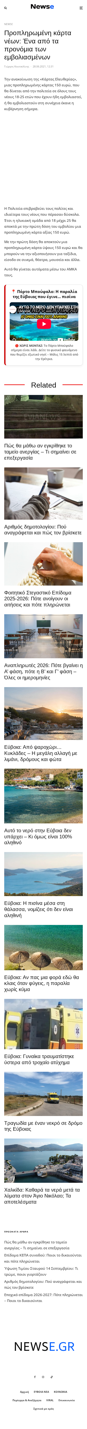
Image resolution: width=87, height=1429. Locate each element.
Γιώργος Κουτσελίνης (16, 66)
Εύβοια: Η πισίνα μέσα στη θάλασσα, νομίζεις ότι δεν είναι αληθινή (38, 909)
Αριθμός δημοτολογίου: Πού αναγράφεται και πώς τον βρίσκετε (43, 530)
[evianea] (43, 417)
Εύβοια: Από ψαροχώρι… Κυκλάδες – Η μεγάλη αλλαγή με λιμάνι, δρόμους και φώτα (40, 753)
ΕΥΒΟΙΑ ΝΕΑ (41, 1392)
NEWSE (8, 24)
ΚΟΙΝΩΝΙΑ (60, 1392)
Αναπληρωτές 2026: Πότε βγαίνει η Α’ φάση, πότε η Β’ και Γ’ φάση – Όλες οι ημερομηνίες (43, 671)
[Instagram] (43, 1377)
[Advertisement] (43, 158)
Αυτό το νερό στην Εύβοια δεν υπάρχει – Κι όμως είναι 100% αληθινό (38, 837)
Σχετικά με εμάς (43, 1408)
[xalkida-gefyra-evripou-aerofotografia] (43, 1161)
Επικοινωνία (66, 1400)
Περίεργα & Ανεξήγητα (26, 1400)
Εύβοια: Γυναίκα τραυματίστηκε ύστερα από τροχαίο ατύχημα (39, 1059)
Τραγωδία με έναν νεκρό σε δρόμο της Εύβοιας (43, 1126)
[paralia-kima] (43, 796)
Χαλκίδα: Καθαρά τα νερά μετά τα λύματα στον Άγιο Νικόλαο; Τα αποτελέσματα (42, 1196)
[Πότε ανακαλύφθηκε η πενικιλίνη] (43, 564)
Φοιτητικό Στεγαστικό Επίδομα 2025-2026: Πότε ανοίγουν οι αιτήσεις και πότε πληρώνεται (37, 599)
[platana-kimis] (43, 713)
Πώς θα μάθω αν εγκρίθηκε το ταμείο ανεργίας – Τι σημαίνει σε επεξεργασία (40, 452)
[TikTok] (51, 1377)
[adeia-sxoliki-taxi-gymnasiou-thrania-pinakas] (43, 636)
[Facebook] (35, 1377)
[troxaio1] (43, 1094)
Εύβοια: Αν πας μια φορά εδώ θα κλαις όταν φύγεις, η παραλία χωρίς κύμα (41, 983)
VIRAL (50, 1400)
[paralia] (43, 874)
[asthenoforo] (43, 1024)
